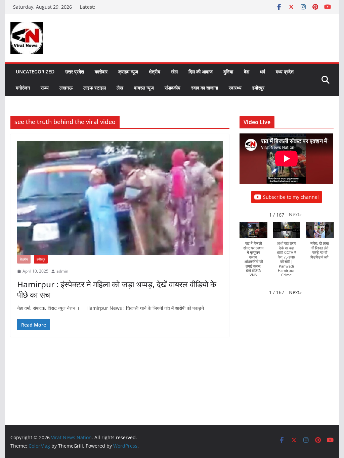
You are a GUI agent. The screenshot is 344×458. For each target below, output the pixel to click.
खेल (174, 71)
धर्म (262, 71)
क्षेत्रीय (154, 71)
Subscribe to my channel (291, 197)
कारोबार (101, 71)
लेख (120, 87)
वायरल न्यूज (144, 87)
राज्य (45, 87)
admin (62, 271)
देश (246, 71)
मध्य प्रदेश (285, 71)
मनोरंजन (23, 87)
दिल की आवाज (200, 71)
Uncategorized (35, 71)
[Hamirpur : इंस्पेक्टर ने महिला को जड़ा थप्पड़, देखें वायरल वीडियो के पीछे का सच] (120, 198)
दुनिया (228, 71)
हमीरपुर (258, 87)
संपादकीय (172, 87)
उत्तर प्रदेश (74, 71)
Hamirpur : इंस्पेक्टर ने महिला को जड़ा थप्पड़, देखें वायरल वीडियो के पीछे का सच (116, 289)
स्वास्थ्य (235, 87)
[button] (295, 214)
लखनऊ (66, 87)
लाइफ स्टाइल (94, 87)
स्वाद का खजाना (204, 87)
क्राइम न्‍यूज (128, 71)
